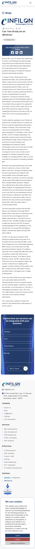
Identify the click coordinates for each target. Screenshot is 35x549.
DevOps (7, 459)
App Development (10, 432)
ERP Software (9, 441)
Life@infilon (8, 413)
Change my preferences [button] (17, 543)
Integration (16, 478)
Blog (5, 410)
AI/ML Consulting (10, 438)
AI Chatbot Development (13, 468)
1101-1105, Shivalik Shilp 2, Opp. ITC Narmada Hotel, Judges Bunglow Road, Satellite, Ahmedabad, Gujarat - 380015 (17, 396)
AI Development (10, 450)
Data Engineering (10, 435)
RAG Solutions (9, 453)
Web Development (10, 429)
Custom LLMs (9, 456)
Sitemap (7, 416)
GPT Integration (9, 465)
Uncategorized (9, 40)
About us (7, 408)
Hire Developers (10, 419)
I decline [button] (17, 539)
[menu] (30, 3)
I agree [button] (17, 535)
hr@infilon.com (9, 389)
